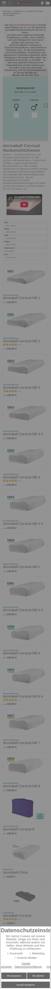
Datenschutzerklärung (28, 966)
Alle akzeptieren (14, 976)
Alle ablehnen (38, 976)
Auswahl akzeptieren (25, 985)
